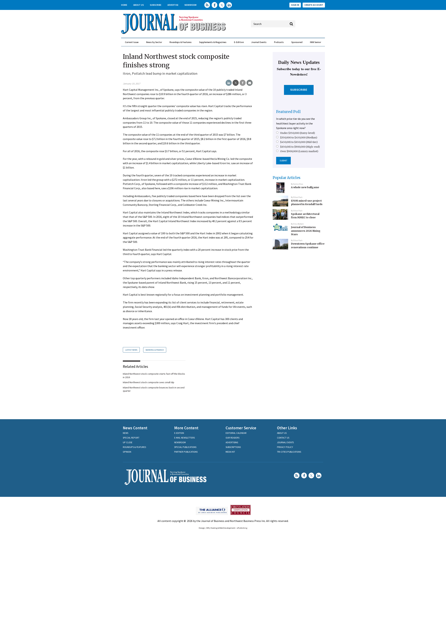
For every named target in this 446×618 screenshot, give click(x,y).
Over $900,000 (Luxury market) (299, 151)
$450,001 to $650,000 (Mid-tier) (299, 142)
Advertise (172, 4)
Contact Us (283, 437)
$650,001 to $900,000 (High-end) (300, 146)
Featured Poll (288, 111)
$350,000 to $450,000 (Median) (298, 137)
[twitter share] (236, 83)
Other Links (287, 427)
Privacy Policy (285, 447)
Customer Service (241, 427)
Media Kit (230, 451)
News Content (135, 427)
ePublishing (242, 528)
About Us (138, 4)
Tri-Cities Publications (289, 451)
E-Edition (239, 42)
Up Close (127, 442)
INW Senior (315, 42)
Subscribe (155, 4)
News (125, 433)
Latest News (131, 350)
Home (124, 4)
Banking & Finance (155, 350)
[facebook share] (243, 83)
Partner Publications (186, 451)
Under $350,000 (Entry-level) (297, 133)
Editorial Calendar (236, 433)
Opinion (127, 451)
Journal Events (258, 42)
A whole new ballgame (305, 187)
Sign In (295, 4)
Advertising (232, 442)
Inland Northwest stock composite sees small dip (148, 382)
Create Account (313, 4)
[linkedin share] (229, 83)
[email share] (250, 83)
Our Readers (232, 437)
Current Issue (132, 42)
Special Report (131, 437)
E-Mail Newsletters (184, 437)
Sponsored (296, 42)
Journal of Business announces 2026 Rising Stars (305, 231)
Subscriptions (233, 447)
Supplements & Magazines (212, 42)
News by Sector (154, 42)
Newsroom (190, 4)
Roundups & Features (180, 42)
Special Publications (185, 447)
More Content (186, 427)
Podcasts (279, 42)
